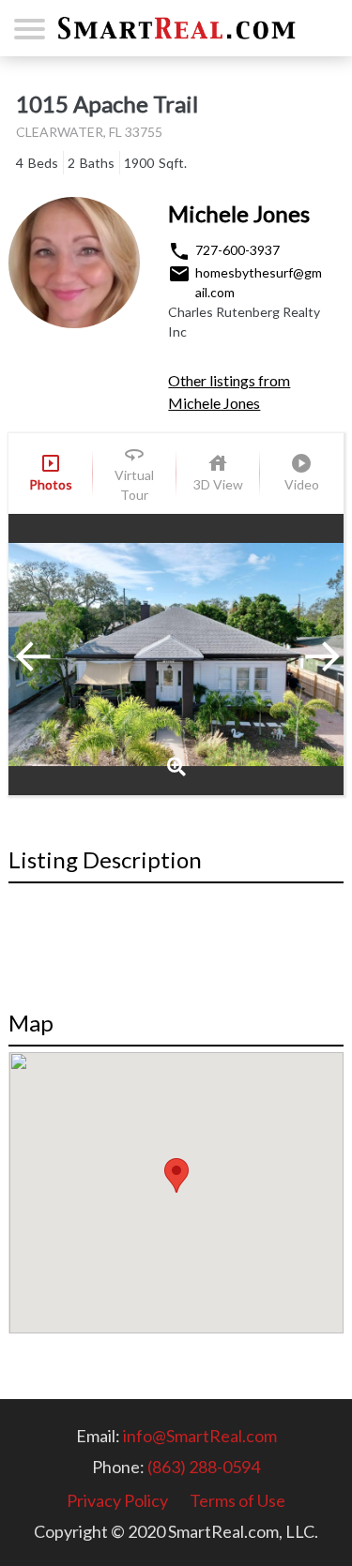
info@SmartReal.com (200, 1435)
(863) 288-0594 (203, 1466)
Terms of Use (237, 1500)
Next (297, 654)
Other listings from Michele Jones (229, 391)
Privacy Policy (117, 1500)
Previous (55, 654)
